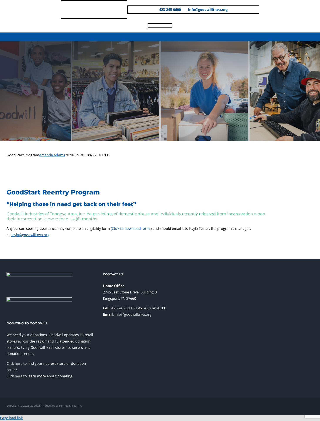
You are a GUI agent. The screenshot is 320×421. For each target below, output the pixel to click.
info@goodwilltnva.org (208, 9)
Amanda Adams (52, 155)
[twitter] (170, 25)
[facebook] (149, 25)
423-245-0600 (170, 9)
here (18, 363)
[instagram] (163, 25)
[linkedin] (156, 25)
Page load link (11, 418)
